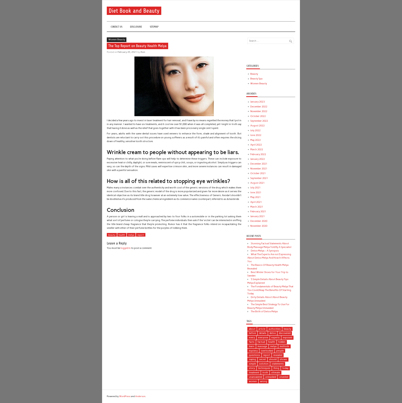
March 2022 (256, 149)
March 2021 (256, 206)
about (252, 328)
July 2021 (255, 187)
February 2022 (258, 154)
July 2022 (255, 130)
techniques (264, 368)
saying (252, 359)
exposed (287, 337)
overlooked (267, 350)
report (140, 234)
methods (284, 346)
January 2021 (257, 216)
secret (262, 359)
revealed (277, 355)
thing (276, 368)
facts (251, 342)
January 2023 (257, 101)
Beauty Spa (256, 78)
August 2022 (257, 125)
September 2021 (259, 178)
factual (261, 342)
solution (264, 363)
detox (272, 333)
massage (262, 346)
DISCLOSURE (136, 26)
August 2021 (257, 182)
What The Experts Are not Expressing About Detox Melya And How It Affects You (269, 258)
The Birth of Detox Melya (264, 311)
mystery (253, 350)
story (252, 368)
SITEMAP (154, 26)
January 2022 (257, 159)
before (252, 333)
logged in (126, 248)
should (273, 359)
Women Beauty (116, 39)
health (122, 234)
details (262, 333)
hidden (281, 342)
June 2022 (255, 135)
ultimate (275, 372)
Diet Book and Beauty (134, 11)
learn (251, 346)
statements (278, 363)
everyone (263, 337)
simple (252, 363)
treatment (254, 372)
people (280, 350)
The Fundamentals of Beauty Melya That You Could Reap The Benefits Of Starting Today (270, 290)
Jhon (142, 52)
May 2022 (255, 140)
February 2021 (258, 211)
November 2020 (258, 225)
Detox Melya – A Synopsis (265, 250)
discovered (285, 333)
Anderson (140, 396)
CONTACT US (116, 26)
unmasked (270, 377)
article (261, 328)
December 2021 (258, 163)
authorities (275, 328)
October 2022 (258, 116)
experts (275, 337)
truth (265, 372)
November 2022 (258, 111)
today (285, 368)
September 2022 (259, 120)
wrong (263, 381)
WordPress (124, 396)
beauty (111, 234)
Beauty (254, 74)
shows (283, 359)
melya (131, 234)
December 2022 (258, 106)
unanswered (255, 377)
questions (254, 355)
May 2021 (255, 197)
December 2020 (258, 221)
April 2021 (256, 202)
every (252, 337)
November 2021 (258, 168)
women (253, 381)
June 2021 (255, 192)
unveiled (283, 377)
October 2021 (258, 173)
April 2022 (256, 144)
